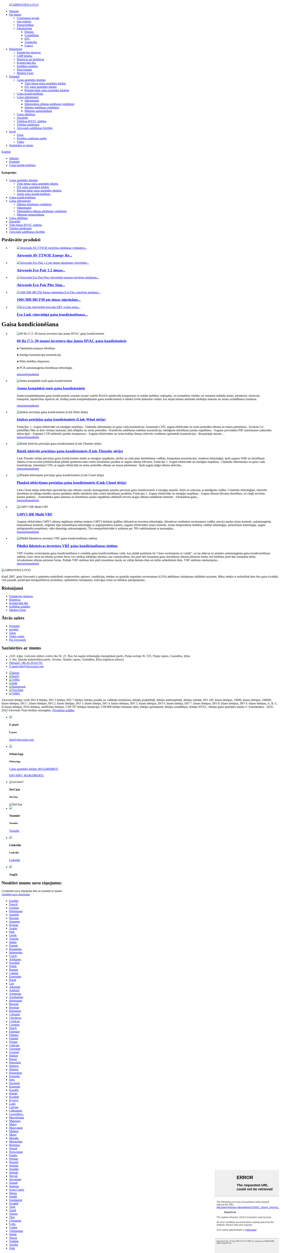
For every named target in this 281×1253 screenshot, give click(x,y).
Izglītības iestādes (27, 66)
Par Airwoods (17, 639)
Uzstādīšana (31, 35)
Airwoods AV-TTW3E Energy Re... (44, 255)
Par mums (15, 14)
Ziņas (20, 135)
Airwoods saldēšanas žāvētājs (35, 128)
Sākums (14, 11)
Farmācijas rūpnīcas (29, 52)
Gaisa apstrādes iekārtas (31, 80)
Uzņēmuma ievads (28, 18)
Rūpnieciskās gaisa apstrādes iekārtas (46, 90)
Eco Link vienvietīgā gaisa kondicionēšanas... (52, 314)
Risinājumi (15, 49)
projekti (13, 629)
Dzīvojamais (24, 69)
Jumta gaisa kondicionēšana (33, 194)
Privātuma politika (63, 710)
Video (20, 141)
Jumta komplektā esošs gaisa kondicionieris (51, 388)
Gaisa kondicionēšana (30, 93)
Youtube (14, 830)
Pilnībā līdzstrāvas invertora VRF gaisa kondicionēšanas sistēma (67, 546)
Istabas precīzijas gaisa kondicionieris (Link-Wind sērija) (61, 419)
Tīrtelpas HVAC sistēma (31, 121)
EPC (27, 38)
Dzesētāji (22, 117)
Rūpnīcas (14, 599)
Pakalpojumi (24, 28)
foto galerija (24, 21)
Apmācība (30, 42)
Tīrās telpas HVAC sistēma (25, 225)
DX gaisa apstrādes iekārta (40, 86)
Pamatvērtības (25, 25)
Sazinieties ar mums (21, 145)
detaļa (35, 374)
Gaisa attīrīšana (26, 114)
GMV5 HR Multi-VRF (35, 514)
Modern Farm (25, 73)
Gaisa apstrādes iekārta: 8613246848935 (33, 769)
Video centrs (16, 636)
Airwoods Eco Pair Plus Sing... (41, 285)
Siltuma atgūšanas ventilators (41, 107)
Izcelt (12, 131)
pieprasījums (24, 374)
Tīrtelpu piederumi (28, 124)
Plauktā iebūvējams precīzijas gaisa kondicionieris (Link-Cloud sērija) (71, 483)
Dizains (29, 31)
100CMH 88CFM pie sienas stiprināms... (49, 300)
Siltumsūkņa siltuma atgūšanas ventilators (49, 104)
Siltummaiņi (31, 100)
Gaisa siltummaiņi (27, 97)
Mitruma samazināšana (38, 111)
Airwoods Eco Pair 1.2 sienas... (41, 270)
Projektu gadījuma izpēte (32, 138)
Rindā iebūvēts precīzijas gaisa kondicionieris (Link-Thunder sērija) (70, 451)
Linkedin (14, 860)
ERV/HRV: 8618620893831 (26, 775)
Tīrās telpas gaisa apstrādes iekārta (45, 83)
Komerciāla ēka (26, 62)
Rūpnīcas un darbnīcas (30, 59)
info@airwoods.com (21, 739)
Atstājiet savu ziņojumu (16, 894)
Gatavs (28, 45)
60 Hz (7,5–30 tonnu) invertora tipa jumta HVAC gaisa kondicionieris (71, 341)
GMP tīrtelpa (24, 55)
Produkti (14, 76)
